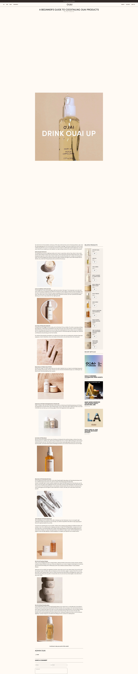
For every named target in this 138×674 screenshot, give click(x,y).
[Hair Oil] (88, 261)
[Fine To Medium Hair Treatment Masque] (88, 334)
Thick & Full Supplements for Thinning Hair (50, 403)
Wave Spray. (68, 442)
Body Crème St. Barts (43, 369)
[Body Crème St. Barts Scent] (88, 287)
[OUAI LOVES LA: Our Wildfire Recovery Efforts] (94, 418)
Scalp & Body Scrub (48, 518)
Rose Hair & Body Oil (46, 325)
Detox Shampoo (38, 518)
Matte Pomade (38, 251)
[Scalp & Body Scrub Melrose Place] (88, 323)
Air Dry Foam (48, 288)
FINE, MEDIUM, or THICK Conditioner (50, 531)
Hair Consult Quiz (76, 521)
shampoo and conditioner (66, 525)
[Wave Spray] (88, 304)
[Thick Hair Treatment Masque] (88, 344)
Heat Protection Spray (44, 605)
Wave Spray (66, 480)
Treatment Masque (44, 561)
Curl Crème (37, 325)
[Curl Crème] (88, 269)
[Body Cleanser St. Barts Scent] (88, 278)
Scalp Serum (37, 403)
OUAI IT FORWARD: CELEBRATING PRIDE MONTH (94, 376)
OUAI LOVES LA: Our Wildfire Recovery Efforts (91, 431)
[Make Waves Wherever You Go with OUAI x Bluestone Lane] (94, 390)
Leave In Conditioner (39, 288)
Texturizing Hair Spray (75, 480)
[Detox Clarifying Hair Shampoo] (88, 313)
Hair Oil (44, 251)
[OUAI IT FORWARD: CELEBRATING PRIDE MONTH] (94, 364)
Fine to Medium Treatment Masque (65, 565)
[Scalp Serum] (88, 296)
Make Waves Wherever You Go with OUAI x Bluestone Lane (92, 404)
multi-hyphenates (40, 246)
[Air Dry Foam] (88, 252)
